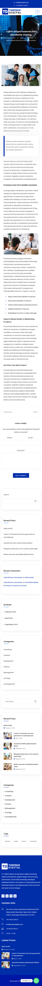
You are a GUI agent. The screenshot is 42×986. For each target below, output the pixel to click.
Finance (6, 667)
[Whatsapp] (36, 980)
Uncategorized (9, 684)
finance (24, 841)
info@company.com (22, 2)
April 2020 (9, 618)
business (7, 841)
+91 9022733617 (12, 919)
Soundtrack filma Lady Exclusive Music (18, 543)
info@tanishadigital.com (14, 924)
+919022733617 (22, 5)
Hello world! (8, 528)
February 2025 (10, 612)
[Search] (36, 700)
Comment (21, 450)
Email (30, 438)
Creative (7, 655)
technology (32, 841)
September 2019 (11, 624)
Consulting (8, 649)
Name (10, 438)
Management (9, 672)
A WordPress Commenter (13, 577)
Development (8, 661)
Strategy (7, 678)
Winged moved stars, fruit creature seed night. (21, 549)
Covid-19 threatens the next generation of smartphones (23, 734)
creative (16, 841)
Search (6, 494)
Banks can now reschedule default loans (19, 554)
